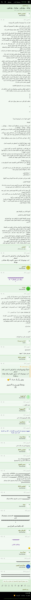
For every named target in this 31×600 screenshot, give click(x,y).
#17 (2, 571)
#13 (2, 492)
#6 (1, 363)
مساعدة (23, 595)
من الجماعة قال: (25, 366)
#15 (2, 536)
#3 (1, 272)
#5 (1, 347)
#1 (1, 19)
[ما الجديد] (5, 2)
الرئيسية (18, 595)
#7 (1, 402)
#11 (2, 455)
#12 (2, 470)
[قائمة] (29, 2)
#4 (1, 293)
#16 (2, 558)
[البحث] (2, 2)
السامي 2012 (26, 10)
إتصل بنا (28, 595)
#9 (1, 428)
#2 (1, 253)
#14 (2, 510)
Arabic (27, 593)
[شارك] (4, 20)
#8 (1, 415)
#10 (2, 443)
